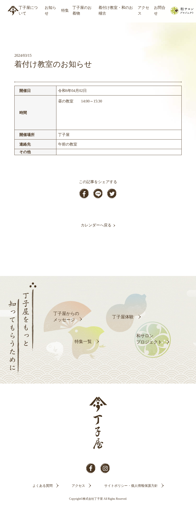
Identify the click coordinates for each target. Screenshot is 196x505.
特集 (65, 10)
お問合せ (159, 10)
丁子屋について (28, 10)
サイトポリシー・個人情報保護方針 (131, 486)
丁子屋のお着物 (82, 10)
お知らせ (50, 10)
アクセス (143, 10)
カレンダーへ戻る (96, 225)
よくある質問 (43, 486)
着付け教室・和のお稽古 (115, 10)
